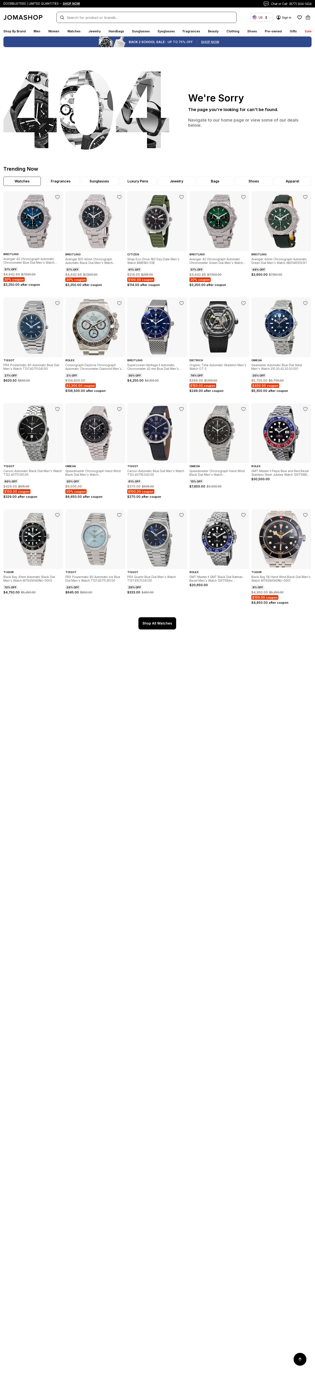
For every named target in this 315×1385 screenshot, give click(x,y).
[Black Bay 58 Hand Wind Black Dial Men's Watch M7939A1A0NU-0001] (305, 515)
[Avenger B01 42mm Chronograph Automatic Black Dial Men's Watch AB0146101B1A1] (119, 197)
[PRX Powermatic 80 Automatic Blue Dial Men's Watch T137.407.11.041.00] (57, 303)
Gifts (293, 31)
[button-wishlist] (299, 17)
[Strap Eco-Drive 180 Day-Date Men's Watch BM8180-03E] (181, 197)
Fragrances (191, 31)
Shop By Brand (14, 31)
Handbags (116, 31)
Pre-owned (273, 31)
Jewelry (94, 31)
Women (53, 31)
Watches (74, 31)
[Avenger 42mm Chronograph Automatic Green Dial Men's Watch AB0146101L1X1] (305, 197)
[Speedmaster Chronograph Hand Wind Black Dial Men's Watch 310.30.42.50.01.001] (119, 409)
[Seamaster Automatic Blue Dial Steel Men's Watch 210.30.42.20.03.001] (305, 303)
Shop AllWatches (157, 623)
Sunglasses (141, 31)
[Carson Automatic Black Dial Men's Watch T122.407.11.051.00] (57, 409)
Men (37, 31)
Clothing (232, 31)
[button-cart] (307, 17)
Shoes (252, 31)
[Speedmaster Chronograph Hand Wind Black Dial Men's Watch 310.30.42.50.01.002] (243, 409)
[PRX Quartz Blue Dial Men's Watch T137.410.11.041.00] (181, 515)
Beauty (213, 31)
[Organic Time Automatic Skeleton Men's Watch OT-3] (243, 303)
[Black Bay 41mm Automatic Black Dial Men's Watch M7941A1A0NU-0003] (57, 515)
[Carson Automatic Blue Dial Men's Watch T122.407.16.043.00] (181, 409)
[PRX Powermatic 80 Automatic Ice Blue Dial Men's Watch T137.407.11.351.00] (119, 515)
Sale (308, 31)
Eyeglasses (166, 31)
